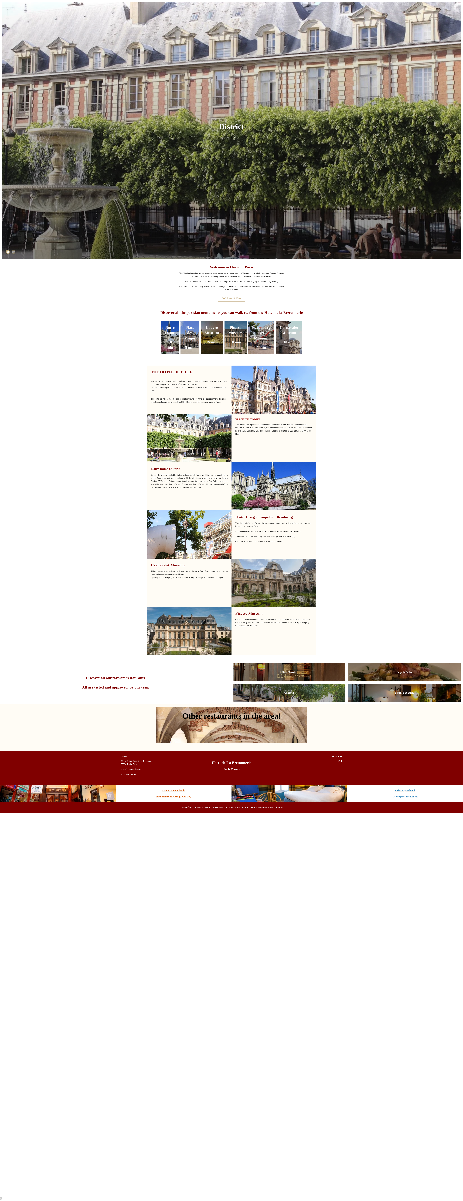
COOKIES (245, 808)
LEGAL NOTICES (232, 808)
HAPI (253, 808)
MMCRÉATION (276, 808)
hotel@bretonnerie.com (131, 769)
